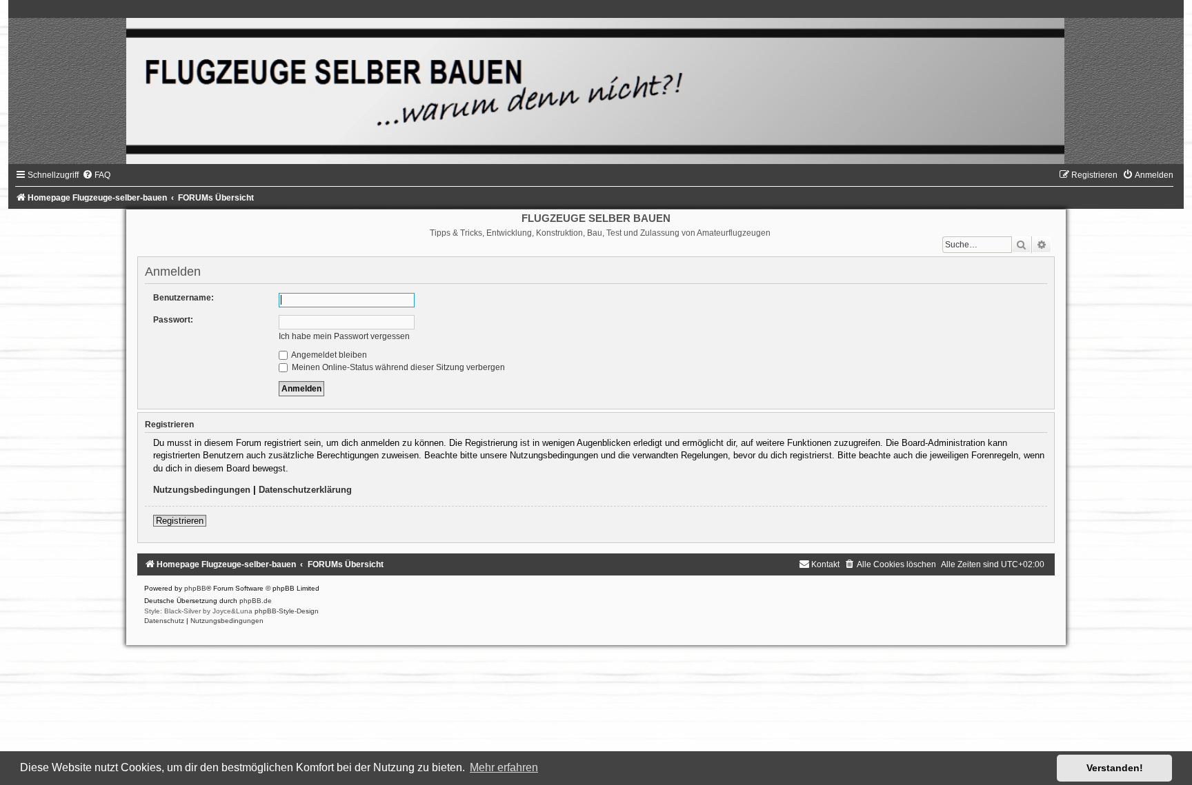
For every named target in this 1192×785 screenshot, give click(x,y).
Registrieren (179, 521)
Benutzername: (183, 298)
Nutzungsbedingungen (201, 490)
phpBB (195, 588)
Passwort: (173, 320)
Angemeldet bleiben (328, 355)
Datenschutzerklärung (305, 490)
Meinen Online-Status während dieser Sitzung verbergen (397, 367)
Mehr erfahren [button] (504, 767)
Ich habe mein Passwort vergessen (344, 336)
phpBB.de (255, 600)
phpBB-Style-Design (287, 611)
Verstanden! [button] (1114, 767)
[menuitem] (96, 175)
